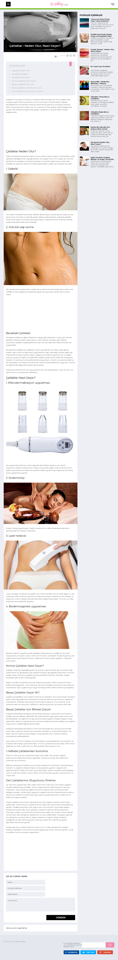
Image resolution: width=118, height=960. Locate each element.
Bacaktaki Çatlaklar (20, 74)
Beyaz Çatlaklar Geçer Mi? (23, 84)
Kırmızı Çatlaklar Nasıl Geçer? (24, 81)
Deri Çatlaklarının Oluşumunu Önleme (27, 91)
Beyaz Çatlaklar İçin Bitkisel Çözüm (26, 88)
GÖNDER (61, 917)
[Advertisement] (40, 132)
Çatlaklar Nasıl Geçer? (21, 77)
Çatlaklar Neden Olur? (21, 70)
